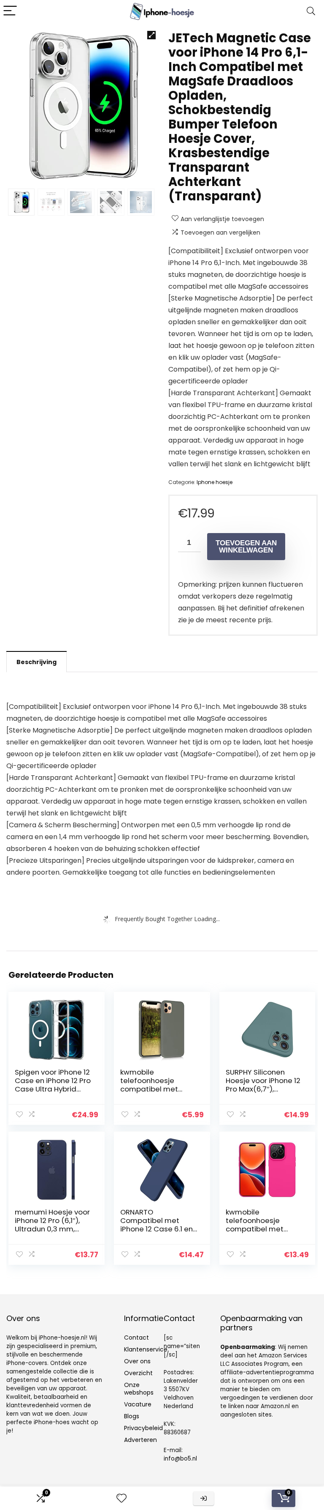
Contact (136, 1337)
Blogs (131, 1416)
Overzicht (138, 1373)
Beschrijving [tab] (36, 662)
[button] (151, 35)
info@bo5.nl (180, 1459)
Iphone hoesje (214, 482)
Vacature (137, 1404)
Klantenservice (145, 1349)
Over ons (137, 1361)
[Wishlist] (121, 1498)
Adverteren (140, 1440)
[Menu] (10, 11)
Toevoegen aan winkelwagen (246, 546)
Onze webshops (139, 1389)
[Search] (311, 11)
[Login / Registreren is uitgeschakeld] (203, 1498)
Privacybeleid (143, 1428)
